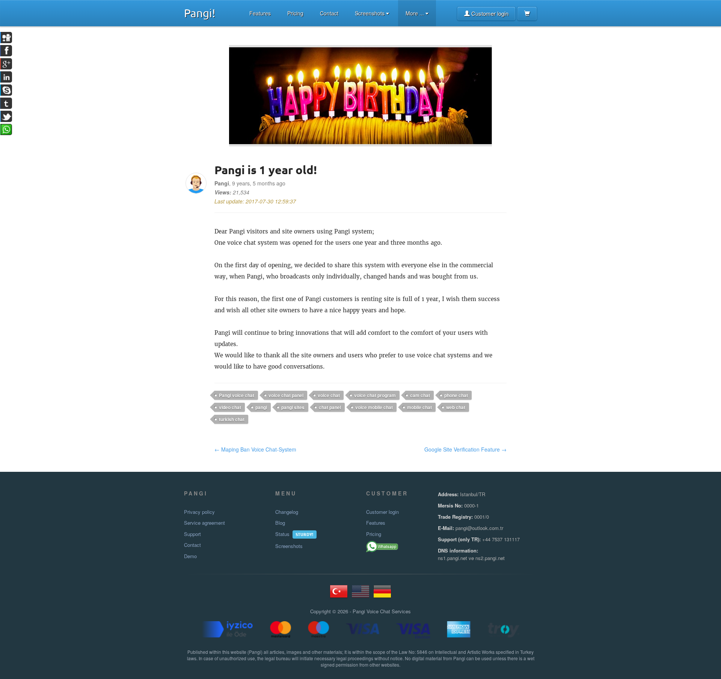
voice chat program (375, 395)
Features (260, 13)
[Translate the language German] (382, 594)
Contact (329, 13)
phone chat (456, 395)
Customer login (489, 13)
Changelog (286, 512)
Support (192, 534)
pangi (261, 407)
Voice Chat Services (389, 611)
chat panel (330, 407)
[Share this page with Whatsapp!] (382, 546)
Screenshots (370, 13)
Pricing (295, 13)
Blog (280, 522)
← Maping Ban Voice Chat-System (255, 449)
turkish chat (231, 419)
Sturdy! (305, 534)
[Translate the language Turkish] (339, 594)
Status (282, 534)
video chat (230, 407)
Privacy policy (199, 512)
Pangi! (199, 12)
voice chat (329, 395)
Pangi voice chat (236, 395)
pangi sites (293, 407)
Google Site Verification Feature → (465, 449)
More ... (415, 13)
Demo (190, 556)
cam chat (420, 395)
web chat (455, 407)
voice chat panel (285, 395)
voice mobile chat (374, 407)
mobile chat (419, 407)
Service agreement (204, 522)
